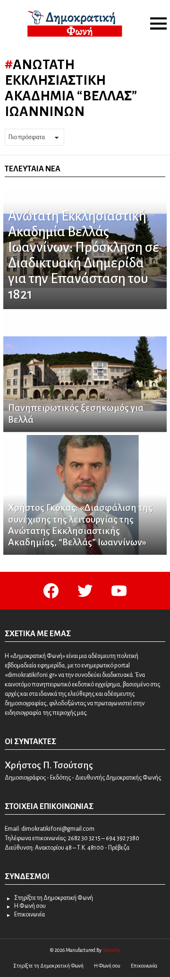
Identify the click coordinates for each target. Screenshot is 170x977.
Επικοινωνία (29, 914)
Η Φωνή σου (30, 906)
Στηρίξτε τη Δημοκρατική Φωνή (53, 898)
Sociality (111, 950)
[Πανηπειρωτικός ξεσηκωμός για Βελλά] (85, 372)
